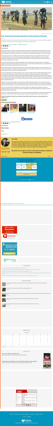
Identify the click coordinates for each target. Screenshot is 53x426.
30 (19, 344)
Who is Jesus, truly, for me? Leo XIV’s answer (10, 353)
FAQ (14, 414)
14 (5, 340)
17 (26, 340)
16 (19, 340)
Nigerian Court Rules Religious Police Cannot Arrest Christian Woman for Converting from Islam (17, 275)
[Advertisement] (26, 195)
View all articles (4, 134)
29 (12, 344)
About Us (11, 414)
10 (26, 338)
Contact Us (41, 414)
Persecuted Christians (5, 5)
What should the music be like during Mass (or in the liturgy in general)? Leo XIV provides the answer (22, 298)
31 (26, 344)
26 (40, 342)
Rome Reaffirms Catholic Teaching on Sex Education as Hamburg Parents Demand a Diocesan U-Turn (22, 303)
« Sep (3, 346)
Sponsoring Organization (24, 414)
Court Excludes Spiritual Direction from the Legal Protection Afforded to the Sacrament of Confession (18, 269)
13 (47, 338)
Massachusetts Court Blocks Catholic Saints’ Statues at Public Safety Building (14, 271)
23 (19, 342)
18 (33, 340)
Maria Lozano (14, 44)
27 (47, 342)
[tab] (21, 391)
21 (5, 342)
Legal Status (32, 414)
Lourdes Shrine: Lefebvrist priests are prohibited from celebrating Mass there (18, 288)
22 (12, 342)
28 (5, 344)
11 (33, 338)
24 (26, 342)
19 (40, 340)
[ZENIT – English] (15, 2)
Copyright (37, 414)
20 (47, 340)
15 (12, 340)
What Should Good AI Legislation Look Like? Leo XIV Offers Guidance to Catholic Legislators (19, 361)
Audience (17, 414)
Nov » (5, 346)
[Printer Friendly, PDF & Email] (4, 100)
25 (33, 342)
